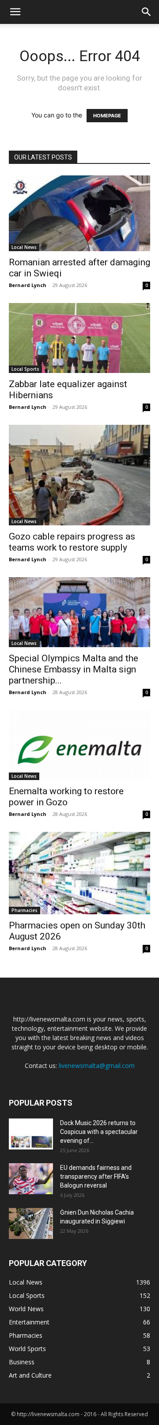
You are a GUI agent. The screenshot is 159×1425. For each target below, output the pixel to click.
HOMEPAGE (107, 116)
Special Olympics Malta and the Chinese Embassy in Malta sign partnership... (73, 669)
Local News (24, 247)
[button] (15, 12)
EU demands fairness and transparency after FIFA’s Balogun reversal (96, 1176)
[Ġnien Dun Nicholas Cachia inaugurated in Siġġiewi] (31, 1223)
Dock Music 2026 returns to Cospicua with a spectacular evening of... (99, 1131)
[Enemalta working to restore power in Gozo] (79, 745)
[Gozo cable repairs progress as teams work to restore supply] (79, 475)
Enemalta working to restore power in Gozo (66, 797)
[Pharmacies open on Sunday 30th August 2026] (79, 873)
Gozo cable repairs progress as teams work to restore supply (72, 542)
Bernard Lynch (27, 285)
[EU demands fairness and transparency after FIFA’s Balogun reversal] (31, 1178)
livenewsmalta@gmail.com (97, 1065)
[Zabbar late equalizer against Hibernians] (79, 338)
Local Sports (25, 369)
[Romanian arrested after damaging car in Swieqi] (79, 213)
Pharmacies (24, 910)
